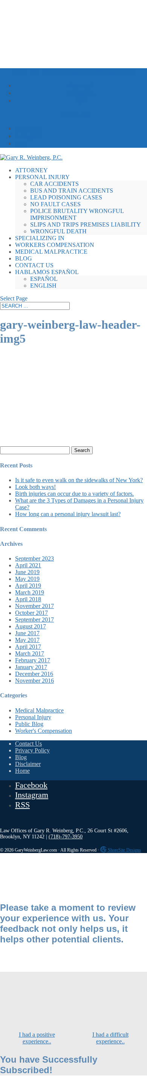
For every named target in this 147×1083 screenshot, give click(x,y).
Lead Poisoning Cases (66, 197)
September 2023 (34, 558)
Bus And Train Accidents (71, 190)
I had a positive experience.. (37, 1038)
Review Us (75, 114)
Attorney (31, 170)
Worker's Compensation (43, 731)
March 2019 (29, 592)
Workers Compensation (54, 245)
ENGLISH (43, 285)
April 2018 (28, 599)
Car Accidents (54, 184)
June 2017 (27, 633)
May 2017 (27, 640)
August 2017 (30, 626)
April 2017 (28, 646)
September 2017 (34, 619)
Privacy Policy (32, 750)
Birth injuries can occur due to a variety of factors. (74, 493)
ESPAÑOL (44, 279)
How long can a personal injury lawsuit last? (68, 514)
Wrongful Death (58, 231)
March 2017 (29, 653)
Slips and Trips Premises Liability (85, 224)
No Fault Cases (55, 204)
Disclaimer (28, 764)
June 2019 (27, 572)
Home (22, 770)
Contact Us (34, 265)
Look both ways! (35, 487)
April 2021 (28, 565)
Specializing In (39, 238)
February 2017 (32, 660)
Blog (23, 258)
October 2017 (31, 613)
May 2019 (27, 579)
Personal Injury (42, 177)
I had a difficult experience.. (110, 1038)
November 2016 (34, 680)
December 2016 (34, 674)
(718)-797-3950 (34, 71)
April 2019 (28, 585)
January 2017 (31, 667)
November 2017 (34, 606)
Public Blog (29, 724)
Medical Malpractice (51, 251)
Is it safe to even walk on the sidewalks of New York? (79, 480)
